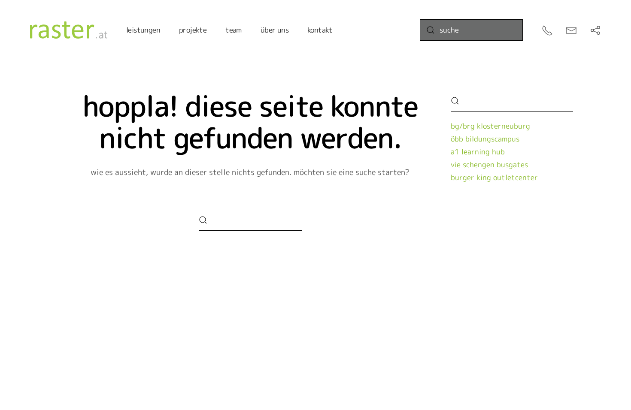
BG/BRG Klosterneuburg (490, 126)
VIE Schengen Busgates (489, 164)
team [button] (233, 30)
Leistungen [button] (143, 30)
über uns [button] (274, 30)
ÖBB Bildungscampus (485, 139)
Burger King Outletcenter (494, 177)
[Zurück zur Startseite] (68, 30)
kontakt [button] (320, 30)
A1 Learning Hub (478, 152)
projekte (192, 30)
